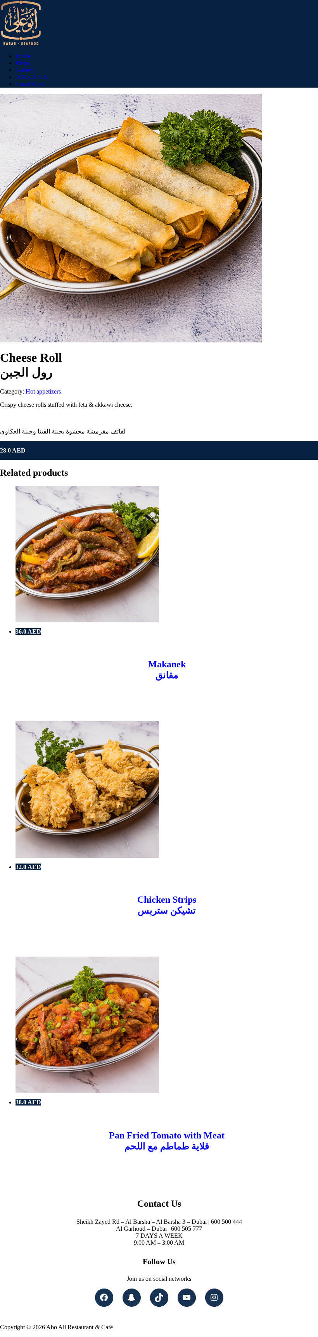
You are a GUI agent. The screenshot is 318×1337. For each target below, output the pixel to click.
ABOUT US (31, 77)
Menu (23, 63)
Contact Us (29, 84)
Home (23, 56)
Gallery (25, 70)
